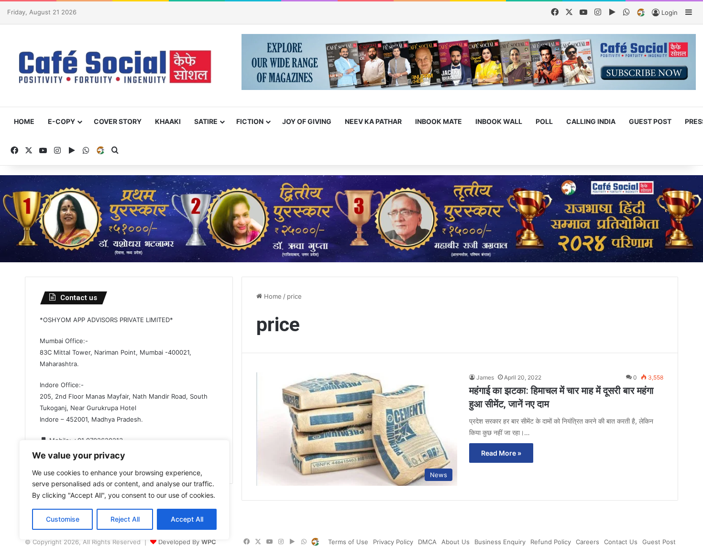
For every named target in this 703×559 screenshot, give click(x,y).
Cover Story (118, 121)
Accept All (187, 519)
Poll (544, 121)
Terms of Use (348, 542)
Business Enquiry (500, 542)
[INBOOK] (641, 13)
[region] (124, 490)
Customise (62, 519)
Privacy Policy (393, 542)
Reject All (125, 519)
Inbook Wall (498, 121)
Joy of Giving (306, 121)
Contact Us (620, 542)
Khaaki (168, 121)
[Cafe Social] (117, 65)
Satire (206, 121)
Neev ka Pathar (373, 121)
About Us (455, 542)
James (485, 377)
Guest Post (650, 121)
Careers (587, 542)
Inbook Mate (438, 121)
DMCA (427, 542)
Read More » (501, 453)
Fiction (250, 121)
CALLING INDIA (590, 121)
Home (24, 121)
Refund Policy (550, 542)
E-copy (61, 121)
